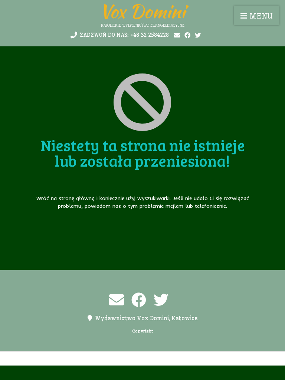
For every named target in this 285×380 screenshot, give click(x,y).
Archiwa (52, 358)
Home (75, 358)
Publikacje (166, 358)
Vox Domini (142, 11)
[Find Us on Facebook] (187, 35)
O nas (113, 358)
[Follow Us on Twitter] (198, 35)
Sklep (234, 358)
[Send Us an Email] (177, 35)
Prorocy (136, 358)
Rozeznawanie (203, 358)
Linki (94, 358)
